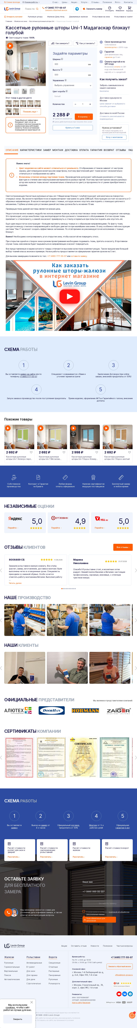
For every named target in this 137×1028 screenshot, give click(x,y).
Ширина (56, 59)
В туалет (30, 967)
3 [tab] (64, 588)
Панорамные (54, 975)
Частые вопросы (124, 946)
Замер (47, 150)
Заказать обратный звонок (119, 966)
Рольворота (54, 983)
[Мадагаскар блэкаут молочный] (16, 104)
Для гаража (31, 975)
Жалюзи (9, 957)
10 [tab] (75, 588)
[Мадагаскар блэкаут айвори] (38, 104)
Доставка (71, 150)
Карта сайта (77, 1003)
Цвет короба (59, 91)
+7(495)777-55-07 (28, 376)
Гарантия (96, 150)
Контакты (128, 2)
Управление (58, 80)
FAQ (131, 150)
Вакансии (86, 1003)
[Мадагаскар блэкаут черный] (9, 112)
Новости (95, 946)
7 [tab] (70, 588)
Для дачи (30, 979)
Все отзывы (122, 547)
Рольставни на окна (101, 17)
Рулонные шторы (35, 17)
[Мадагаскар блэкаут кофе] (30, 104)
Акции (74, 2)
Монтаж (57, 150)
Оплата (84, 150)
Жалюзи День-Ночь (55, 17)
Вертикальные (11, 971)
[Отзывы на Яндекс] (123, 984)
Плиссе (7, 975)
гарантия (108, 57)
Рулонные (8, 963)
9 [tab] (73, 588)
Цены (64, 2)
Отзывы (121, 150)
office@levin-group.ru (124, 975)
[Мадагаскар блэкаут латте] (23, 104)
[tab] (11, 150)
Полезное (107, 2)
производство (111, 47)
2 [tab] (63, 588)
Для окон (30, 971)
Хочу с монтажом (114, 137)
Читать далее (15, 583)
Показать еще (29, 111)
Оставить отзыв (79, 946)
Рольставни (33, 957)
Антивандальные (34, 963)
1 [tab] (61, 588)
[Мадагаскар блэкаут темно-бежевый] (16, 112)
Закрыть (17, 1019)
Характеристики (30, 150)
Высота (56, 70)
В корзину (83, 117)
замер (44, 825)
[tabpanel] (26, 64)
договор (75, 825)
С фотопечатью (33, 983)
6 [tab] (69, 588)
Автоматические (12, 979)
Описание (12, 150)
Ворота (53, 957)
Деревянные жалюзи (78, 17)
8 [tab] (72, 588)
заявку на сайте (27, 374)
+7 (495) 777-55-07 (55, 7)
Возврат (109, 150)
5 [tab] (67, 588)
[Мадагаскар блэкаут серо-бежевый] (9, 104)
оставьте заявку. (79, 256)
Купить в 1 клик (73, 128)
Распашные (54, 971)
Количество (59, 104)
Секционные (54, 963)
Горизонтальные (12, 967)
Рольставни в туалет (123, 17)
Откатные (53, 967)
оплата (117, 67)
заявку (14, 827)
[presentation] (73, 64)
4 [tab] (66, 588)
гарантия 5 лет (123, 827)
